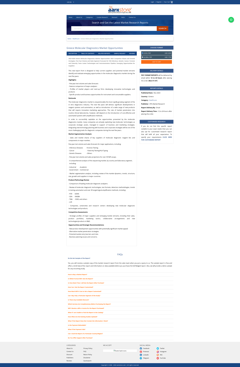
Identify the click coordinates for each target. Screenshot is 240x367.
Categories (89, 17)
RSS (160, 355)
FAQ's (123, 17)
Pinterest (145, 351)
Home (70, 17)
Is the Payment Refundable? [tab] (77, 325)
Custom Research (102, 17)
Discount (114, 17)
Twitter (162, 348)
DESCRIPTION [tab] (73, 53)
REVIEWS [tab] (132, 53)
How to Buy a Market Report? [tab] (77, 274)
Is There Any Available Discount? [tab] (78, 300)
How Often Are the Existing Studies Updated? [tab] (82, 317)
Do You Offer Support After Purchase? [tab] (80, 338)
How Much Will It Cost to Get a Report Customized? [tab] (84, 291)
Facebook (145, 348)
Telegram (145, 358)
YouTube (162, 358)
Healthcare (76, 39)
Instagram (162, 351)
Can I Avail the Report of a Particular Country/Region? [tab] (85, 334)
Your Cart (167, 2)
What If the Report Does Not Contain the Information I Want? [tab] (88, 321)
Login (152, 2)
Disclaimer (86, 358)
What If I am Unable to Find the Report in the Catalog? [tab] (85, 312)
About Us (79, 17)
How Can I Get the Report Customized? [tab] (80, 287)
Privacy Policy (87, 348)
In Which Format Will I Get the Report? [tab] (80, 279)
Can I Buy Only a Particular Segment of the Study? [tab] (84, 295)
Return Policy (87, 354)
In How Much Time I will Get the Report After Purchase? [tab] (86, 283)
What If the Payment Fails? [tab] (76, 329)
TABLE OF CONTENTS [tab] (87, 53)
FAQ (84, 351)
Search (162, 28)
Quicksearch (87, 361)
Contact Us (132, 17)
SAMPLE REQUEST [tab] (119, 53)
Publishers (70, 358)
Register (159, 2)
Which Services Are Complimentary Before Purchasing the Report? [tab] (89, 304)
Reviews (69, 361)
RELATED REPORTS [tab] (104, 53)
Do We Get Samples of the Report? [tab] (79, 258)
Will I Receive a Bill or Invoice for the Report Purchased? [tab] (86, 308)
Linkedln (145, 355)
